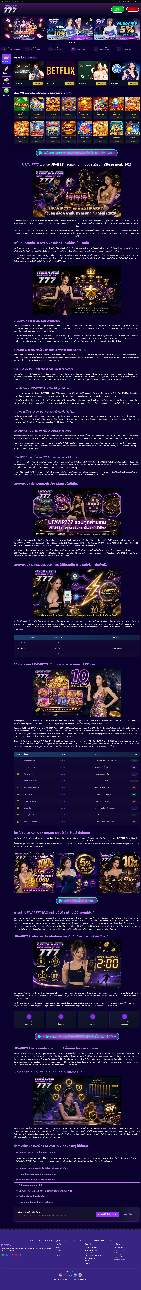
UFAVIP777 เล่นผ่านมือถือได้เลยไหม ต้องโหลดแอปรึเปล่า (45, 1191)
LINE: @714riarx (119, 1248)
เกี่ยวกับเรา (88, 1263)
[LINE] (3, 1255)
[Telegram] (20, 1255)
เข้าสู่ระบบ (38, 83)
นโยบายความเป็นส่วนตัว (91, 1248)
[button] (66, 42)
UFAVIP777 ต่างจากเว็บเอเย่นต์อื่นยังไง (37, 1152)
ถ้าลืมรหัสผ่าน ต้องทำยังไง (31, 1185)
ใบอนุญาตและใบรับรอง (91, 1250)
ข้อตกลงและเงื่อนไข (90, 1258)
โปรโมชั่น (6, 73)
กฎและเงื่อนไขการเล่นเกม (91, 1253)
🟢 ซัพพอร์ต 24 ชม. (119, 1259)
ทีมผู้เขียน (87, 1261)
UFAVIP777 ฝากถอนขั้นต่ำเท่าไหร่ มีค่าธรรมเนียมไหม (43, 1168)
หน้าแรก (58, 1248)
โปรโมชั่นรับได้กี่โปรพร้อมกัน (32, 1196)
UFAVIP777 (7, 62)
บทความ (6, 84)
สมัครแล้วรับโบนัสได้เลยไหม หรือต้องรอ (37, 1179)
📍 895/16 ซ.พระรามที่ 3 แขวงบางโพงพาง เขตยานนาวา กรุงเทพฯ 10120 (122, 1255)
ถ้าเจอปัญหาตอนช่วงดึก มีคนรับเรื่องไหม (37, 1174)
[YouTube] (16, 1255)
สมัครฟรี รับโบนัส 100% (107, 1214)
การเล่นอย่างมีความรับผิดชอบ (93, 1256)
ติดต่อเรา (6, 95)
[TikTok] (11, 1255)
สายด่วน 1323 (98, 1240)
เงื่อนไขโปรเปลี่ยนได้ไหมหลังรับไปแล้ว (36, 1202)
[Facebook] (7, 1255)
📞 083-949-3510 (119, 1250)
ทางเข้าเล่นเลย (128, 1214)
